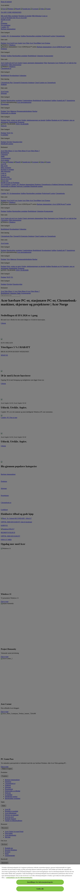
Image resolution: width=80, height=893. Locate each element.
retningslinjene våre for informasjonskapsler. (19, 877)
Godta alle (40, 889)
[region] (40, 878)
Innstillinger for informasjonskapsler (40, 882)
